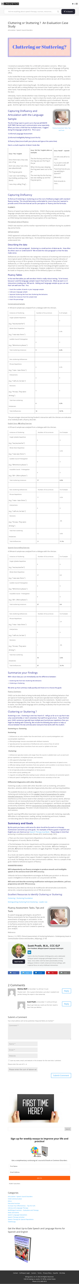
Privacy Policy (47, 1273)
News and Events (13, 1212)
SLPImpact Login (24, 1273)
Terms (40, 1273)
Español (55, 1273)
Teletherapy (12, 1222)
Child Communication (15, 1199)
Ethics (10, 1201)
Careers (33, 1273)
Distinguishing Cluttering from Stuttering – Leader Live (27, 902)
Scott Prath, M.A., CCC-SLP (44, 945)
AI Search (69, 11)
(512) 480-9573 (42, 1281)
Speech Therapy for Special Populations (21, 1219)
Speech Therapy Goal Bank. (40, 832)
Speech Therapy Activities (16, 1217)
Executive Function (14, 1203)
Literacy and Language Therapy (18, 1208)
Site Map (62, 1273)
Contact (15, 1273)
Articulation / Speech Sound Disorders (20, 30)
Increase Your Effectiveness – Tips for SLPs (21, 1206)
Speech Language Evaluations (17, 1215)
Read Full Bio (18, 962)
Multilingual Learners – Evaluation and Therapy (23, 1210)
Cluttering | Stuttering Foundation (20, 898)
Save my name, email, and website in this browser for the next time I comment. (35, 1060)
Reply (66, 991)
